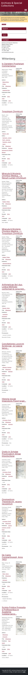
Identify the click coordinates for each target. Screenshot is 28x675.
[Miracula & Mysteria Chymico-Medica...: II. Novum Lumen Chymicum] (21, 191)
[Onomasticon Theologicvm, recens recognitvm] (21, 517)
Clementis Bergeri (6, 208)
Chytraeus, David (6, 420)
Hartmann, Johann (6, 138)
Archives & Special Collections (11, 4)
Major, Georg (5, 573)
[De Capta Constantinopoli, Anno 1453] (21, 572)
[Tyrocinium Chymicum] (21, 124)
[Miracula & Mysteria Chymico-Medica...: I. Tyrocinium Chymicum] (21, 247)
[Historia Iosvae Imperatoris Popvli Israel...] (21, 413)
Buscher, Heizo (6, 308)
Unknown (4, 580)
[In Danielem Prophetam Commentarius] (21, 78)
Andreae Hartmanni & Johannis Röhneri (7, 150)
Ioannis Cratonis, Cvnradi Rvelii (7, 527)
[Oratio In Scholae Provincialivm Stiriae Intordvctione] (21, 469)
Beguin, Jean (5, 133)
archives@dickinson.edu (8, 52)
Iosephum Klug (6, 90)
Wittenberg (8, 86)
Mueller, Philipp (6, 201)
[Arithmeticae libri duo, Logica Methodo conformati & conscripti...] (21, 302)
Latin (9, 100)
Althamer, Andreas (6, 367)
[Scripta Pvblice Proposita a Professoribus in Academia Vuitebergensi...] (21, 626)
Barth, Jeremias (6, 140)
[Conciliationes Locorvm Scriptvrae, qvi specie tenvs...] (21, 361)
